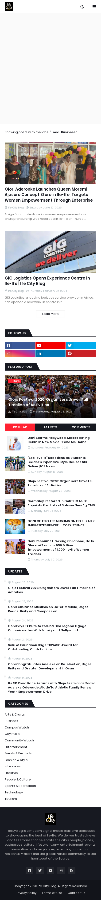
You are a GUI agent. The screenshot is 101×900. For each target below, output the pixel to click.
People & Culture (18, 779)
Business (11, 721)
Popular (20, 427)
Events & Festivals (18, 753)
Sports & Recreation (20, 786)
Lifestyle (11, 773)
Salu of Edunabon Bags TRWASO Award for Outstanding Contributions (43, 647)
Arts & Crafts (15, 714)
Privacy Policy (26, 893)
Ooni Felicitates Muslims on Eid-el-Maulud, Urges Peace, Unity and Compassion (48, 609)
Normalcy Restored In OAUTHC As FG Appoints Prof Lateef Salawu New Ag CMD (61, 503)
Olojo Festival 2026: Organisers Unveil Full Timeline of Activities (48, 402)
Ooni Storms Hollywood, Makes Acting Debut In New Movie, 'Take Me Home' (58, 440)
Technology (14, 792)
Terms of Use (52, 893)
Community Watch (19, 740)
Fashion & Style (16, 760)
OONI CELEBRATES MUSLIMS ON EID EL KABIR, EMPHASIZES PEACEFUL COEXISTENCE (61, 523)
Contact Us (76, 893)
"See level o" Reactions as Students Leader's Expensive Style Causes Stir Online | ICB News (57, 462)
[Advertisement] (50, 68)
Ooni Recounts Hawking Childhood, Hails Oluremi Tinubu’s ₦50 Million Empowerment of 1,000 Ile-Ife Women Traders (60, 547)
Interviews (13, 766)
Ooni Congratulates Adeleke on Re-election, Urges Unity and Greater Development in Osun (50, 666)
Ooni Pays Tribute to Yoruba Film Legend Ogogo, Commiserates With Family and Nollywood (47, 628)
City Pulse (12, 734)
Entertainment (16, 747)
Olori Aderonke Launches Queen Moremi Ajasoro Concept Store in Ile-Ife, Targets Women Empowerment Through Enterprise (49, 195)
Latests (50, 427)
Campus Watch (17, 727)
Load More (50, 314)
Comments (81, 427)
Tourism (11, 798)
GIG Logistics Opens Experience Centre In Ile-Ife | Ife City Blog (47, 281)
